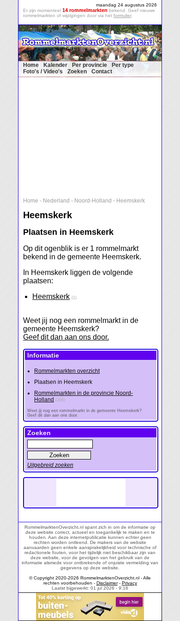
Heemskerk (130, 200)
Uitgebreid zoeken (50, 465)
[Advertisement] (94, 135)
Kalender (55, 65)
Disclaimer (107, 582)
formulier (122, 15)
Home (31, 65)
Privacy (129, 582)
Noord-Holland (93, 200)
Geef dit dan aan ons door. (66, 337)
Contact (101, 71)
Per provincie (89, 65)
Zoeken (77, 71)
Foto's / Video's (43, 71)
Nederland (56, 200)
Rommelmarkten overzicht (67, 371)
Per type (123, 65)
